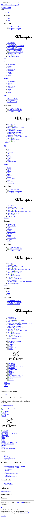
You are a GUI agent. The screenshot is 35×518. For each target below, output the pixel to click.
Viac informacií (24, 513)
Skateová (9, 67)
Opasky (9, 239)
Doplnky (6, 218)
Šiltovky (9, 229)
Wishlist (6, 386)
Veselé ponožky (11, 232)
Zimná (9, 72)
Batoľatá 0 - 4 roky (12, 102)
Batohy (9, 235)
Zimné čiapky (11, 224)
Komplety (10, 181)
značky (6, 340)
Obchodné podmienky (10, 458)
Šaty (8, 174)
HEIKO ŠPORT (19, 502)
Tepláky (9, 157)
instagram (8, 491)
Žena (8, 20)
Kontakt (6, 456)
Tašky (9, 236)
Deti (5, 95)
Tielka (9, 150)
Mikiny (9, 154)
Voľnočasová (11, 64)
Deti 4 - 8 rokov (11, 100)
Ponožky (9, 230)
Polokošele (10, 152)
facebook (3, 491)
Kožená (9, 73)
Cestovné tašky (11, 238)
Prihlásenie (7, 383)
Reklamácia (7, 475)
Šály (8, 227)
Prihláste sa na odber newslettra (9, 448)
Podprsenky (10, 183)
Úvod (5, 394)
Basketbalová (11, 69)
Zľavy (5, 285)
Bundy (9, 155)
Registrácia (7, 384)
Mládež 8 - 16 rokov (12, 99)
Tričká (9, 149)
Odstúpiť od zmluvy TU (10, 476)
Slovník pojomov (8, 484)
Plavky (9, 160)
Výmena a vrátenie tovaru (11, 473)
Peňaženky (10, 233)
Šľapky (9, 75)
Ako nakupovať (8, 469)
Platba (5, 472)
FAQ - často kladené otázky (11, 467)
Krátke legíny (11, 178)
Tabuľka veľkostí (8, 483)
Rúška (9, 241)
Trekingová (10, 70)
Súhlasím (3, 516)
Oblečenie (7, 142)
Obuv (5, 58)
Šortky (9, 158)
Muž (8, 18)
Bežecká (9, 66)
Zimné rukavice (11, 226)
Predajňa (6, 459)
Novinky (6, 12)
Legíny (9, 177)
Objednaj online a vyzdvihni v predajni (14, 466)
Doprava (6, 470)
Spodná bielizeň (11, 161)
